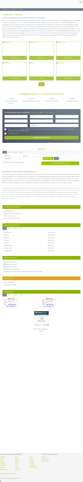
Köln (16, 465)
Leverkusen (18, 469)
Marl (31, 457)
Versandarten (45, 459)
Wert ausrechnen (48, 158)
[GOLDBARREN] (15, 50)
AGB (18, 133)
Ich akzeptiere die (14, 133)
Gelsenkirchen (4, 469)
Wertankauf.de (5, 9)
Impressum (3, 473)
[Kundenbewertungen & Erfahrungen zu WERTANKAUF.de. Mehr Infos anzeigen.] (41, 318)
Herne (16, 463)
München (32, 461)
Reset (56, 158)
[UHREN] (41, 71)
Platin (20, 152)
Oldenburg (32, 465)
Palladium (15, 152)
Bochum (2, 461)
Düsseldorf (3, 465)
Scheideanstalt (45, 461)
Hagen (16, 459)
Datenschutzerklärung (15, 129)
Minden (32, 459)
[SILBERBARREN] (15, 71)
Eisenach (2, 467)
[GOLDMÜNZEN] (68, 50)
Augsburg (2, 457)
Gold (5, 152)
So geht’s (44, 457)
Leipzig (17, 467)
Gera (16, 457)
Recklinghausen (34, 467)
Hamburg (7, 194)
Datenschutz (12, 473)
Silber (9, 152)
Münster (32, 463)
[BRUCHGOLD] (68, 71)
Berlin (1, 459)
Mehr (41, 84)
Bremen (2, 463)
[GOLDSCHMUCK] (41, 50)
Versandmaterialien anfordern (41, 137)
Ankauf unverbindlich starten (60, 163)
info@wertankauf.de (10, 285)
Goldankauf (14, 9)
